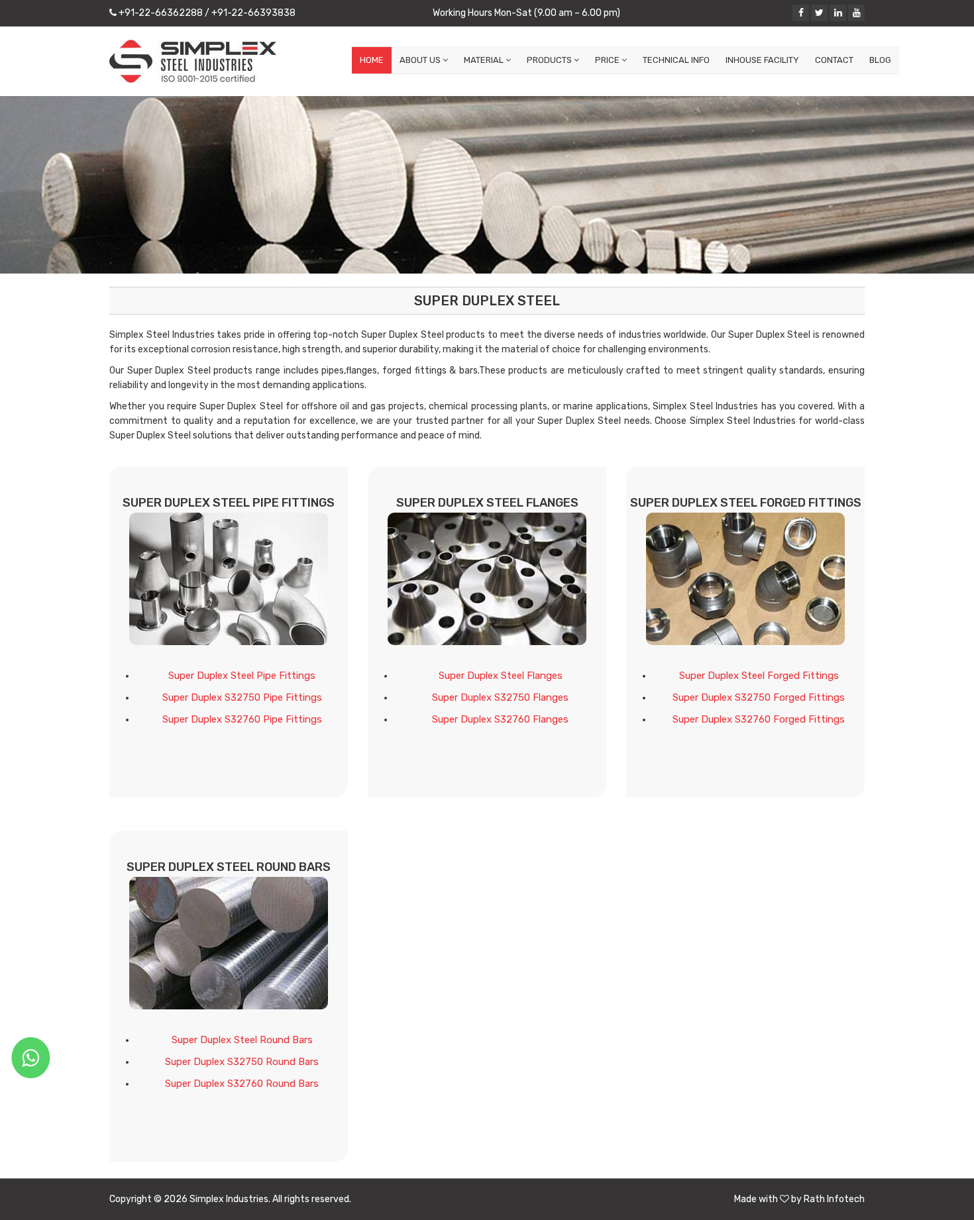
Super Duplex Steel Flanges (501, 676)
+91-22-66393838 (252, 13)
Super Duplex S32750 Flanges (500, 697)
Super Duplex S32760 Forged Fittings (759, 719)
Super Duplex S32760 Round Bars (242, 1084)
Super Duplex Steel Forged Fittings (759, 676)
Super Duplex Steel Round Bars (242, 1040)
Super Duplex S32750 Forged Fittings (759, 697)
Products (550, 60)
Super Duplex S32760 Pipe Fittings (242, 719)
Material (485, 60)
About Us (421, 60)
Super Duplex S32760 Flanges (500, 719)
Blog (880, 60)
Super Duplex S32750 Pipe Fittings (242, 697)
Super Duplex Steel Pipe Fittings (241, 676)
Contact (834, 60)
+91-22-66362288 (160, 13)
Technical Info (676, 60)
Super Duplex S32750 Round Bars (242, 1062)
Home (372, 60)
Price (608, 60)
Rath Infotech (834, 1199)
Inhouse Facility (762, 60)
